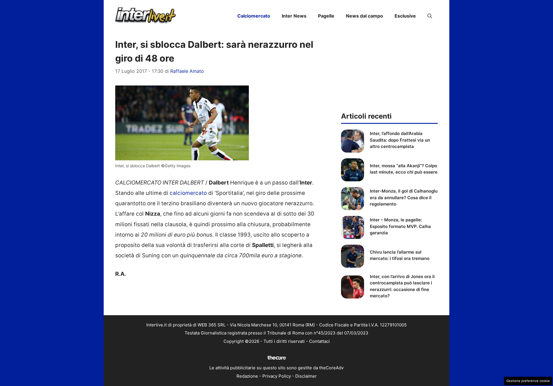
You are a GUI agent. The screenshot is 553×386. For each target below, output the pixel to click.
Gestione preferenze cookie (528, 381)
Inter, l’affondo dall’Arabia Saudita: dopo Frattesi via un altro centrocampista (400, 140)
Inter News (294, 16)
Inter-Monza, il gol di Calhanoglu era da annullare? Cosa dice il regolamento (404, 197)
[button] (430, 15)
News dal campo (364, 16)
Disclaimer (306, 376)
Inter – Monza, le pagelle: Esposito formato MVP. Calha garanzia (400, 226)
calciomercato (188, 193)
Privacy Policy (276, 376)
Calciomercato (253, 16)
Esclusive (405, 16)
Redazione (247, 376)
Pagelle (326, 16)
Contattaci (319, 341)
